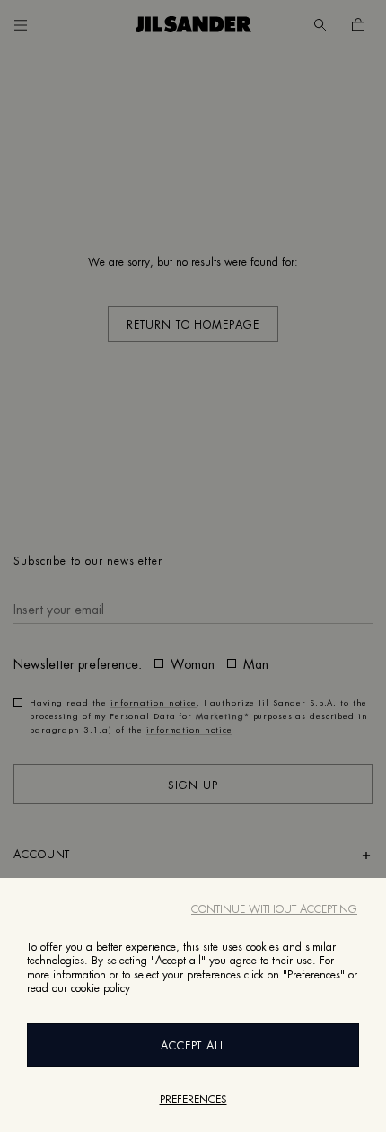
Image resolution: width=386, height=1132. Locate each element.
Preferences (193, 1099)
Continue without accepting (274, 909)
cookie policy (100, 988)
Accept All (193, 1045)
